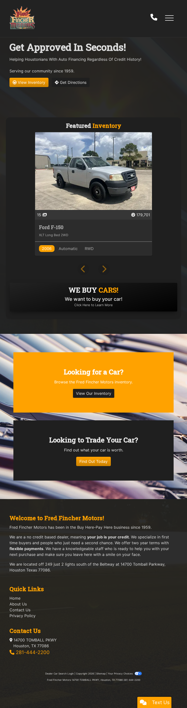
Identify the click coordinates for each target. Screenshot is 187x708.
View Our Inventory (93, 393)
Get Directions (72, 82)
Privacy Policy (22, 615)
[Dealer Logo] (22, 17)
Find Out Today (93, 461)
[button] (169, 18)
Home (14, 598)
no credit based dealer (47, 537)
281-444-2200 (33, 652)
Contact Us (19, 609)
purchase (27, 554)
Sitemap (101, 673)
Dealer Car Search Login (59, 673)
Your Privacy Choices (120, 673)
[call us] (154, 17)
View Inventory (31, 82)
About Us (18, 604)
